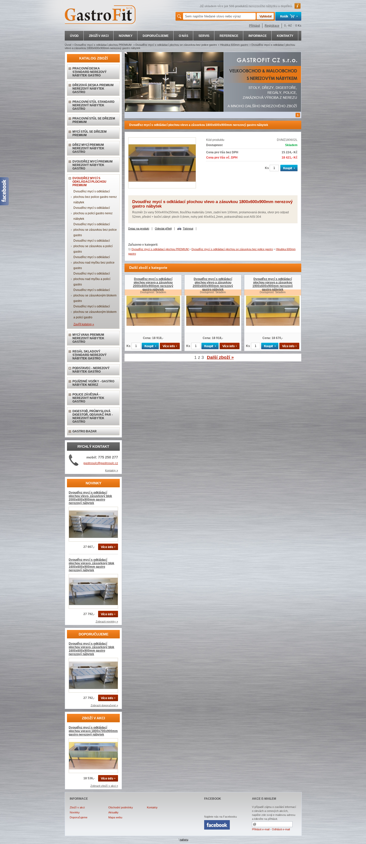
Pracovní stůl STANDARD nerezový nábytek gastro (93, 105)
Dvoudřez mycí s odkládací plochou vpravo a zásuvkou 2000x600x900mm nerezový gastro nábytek (153, 284)
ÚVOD (74, 36)
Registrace (272, 25)
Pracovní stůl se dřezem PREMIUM (93, 120)
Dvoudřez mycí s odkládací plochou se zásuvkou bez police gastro (176, 44)
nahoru (184, 839)
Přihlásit (254, 25)
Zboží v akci (77, 807)
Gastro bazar (84, 431)
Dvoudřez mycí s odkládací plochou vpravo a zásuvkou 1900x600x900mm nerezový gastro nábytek (272, 284)
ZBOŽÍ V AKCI (99, 36)
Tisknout (188, 228)
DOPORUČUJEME (156, 36)
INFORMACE (257, 36)
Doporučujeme (78, 817)
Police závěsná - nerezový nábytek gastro (88, 398)
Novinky (75, 812)
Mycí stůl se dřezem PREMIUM (89, 133)
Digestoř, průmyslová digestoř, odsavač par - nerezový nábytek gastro (92, 416)
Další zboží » (220, 357)
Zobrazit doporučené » (104, 705)
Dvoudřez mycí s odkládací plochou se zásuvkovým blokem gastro (95, 295)
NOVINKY (125, 36)
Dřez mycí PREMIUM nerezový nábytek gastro (88, 148)
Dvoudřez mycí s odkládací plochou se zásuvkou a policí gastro (93, 246)
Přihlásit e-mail (260, 829)
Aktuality (113, 812)
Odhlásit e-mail (281, 829)
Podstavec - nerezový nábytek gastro (91, 369)
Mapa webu (115, 817)
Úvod (68, 44)
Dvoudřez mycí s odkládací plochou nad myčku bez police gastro (94, 262)
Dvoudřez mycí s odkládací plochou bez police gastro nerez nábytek (95, 197)
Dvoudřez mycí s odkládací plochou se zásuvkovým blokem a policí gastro (95, 312)
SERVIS (203, 36)
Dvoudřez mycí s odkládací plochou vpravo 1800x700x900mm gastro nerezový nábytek (93, 731)
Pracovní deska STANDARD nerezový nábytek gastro (89, 72)
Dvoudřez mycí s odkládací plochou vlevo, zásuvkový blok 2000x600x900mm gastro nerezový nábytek (90, 498)
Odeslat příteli (163, 228)
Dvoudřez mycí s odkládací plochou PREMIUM (103, 44)
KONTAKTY (285, 36)
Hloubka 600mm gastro (234, 44)
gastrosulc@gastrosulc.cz (100, 463)
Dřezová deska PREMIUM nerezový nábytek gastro (93, 88)
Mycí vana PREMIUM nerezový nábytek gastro (88, 338)
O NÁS (183, 36)
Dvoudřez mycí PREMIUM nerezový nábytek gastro (92, 165)
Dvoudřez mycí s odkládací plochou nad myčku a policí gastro (91, 279)
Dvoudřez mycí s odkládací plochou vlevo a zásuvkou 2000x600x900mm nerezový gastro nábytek (213, 284)
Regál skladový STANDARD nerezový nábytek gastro (89, 355)
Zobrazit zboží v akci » (104, 785)
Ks (267, 168)
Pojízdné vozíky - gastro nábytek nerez (93, 383)
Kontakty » (111, 470)
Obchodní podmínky (120, 807)
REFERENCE (229, 36)
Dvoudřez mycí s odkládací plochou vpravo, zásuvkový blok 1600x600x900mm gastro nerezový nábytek (91, 565)
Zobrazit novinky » (107, 621)
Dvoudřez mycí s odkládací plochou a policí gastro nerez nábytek (93, 213)
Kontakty (152, 807)
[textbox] (219, 16)
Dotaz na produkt (138, 228)
